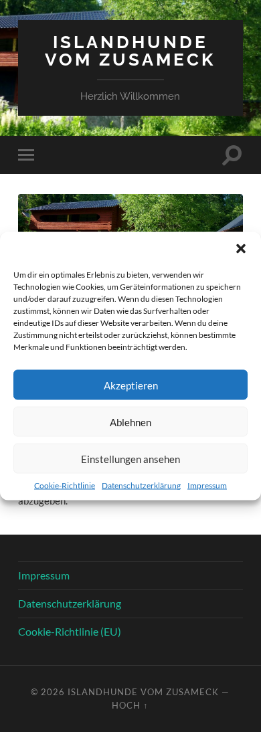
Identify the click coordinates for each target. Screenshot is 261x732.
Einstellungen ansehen (130, 458)
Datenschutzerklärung (141, 485)
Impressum (207, 485)
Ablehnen (130, 422)
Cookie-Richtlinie (64, 485)
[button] (241, 249)
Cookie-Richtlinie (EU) (69, 631)
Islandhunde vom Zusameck (130, 50)
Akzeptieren (131, 385)
